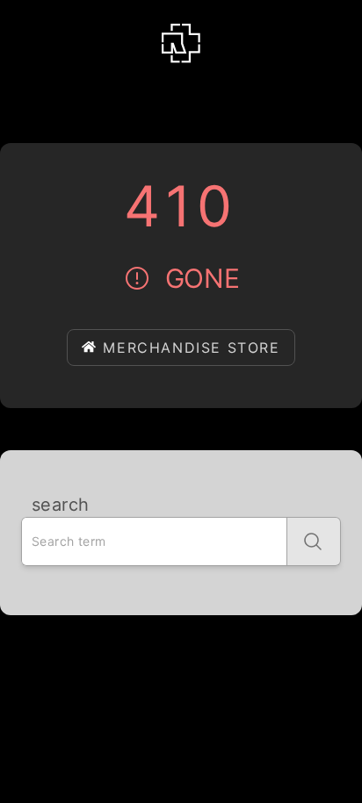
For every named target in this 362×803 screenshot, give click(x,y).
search (60, 504)
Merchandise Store (191, 347)
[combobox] (154, 541)
